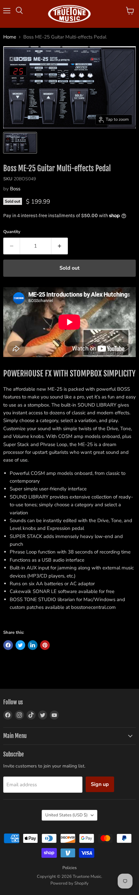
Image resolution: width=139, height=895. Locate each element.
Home (9, 37)
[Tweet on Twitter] (20, 645)
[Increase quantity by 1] (59, 246)
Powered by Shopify (69, 883)
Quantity (11, 231)
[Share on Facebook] (8, 645)
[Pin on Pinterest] (45, 645)
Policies (69, 868)
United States (66, 815)
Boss (15, 188)
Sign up (100, 784)
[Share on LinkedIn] (32, 645)
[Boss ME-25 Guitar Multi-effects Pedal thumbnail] (20, 142)
